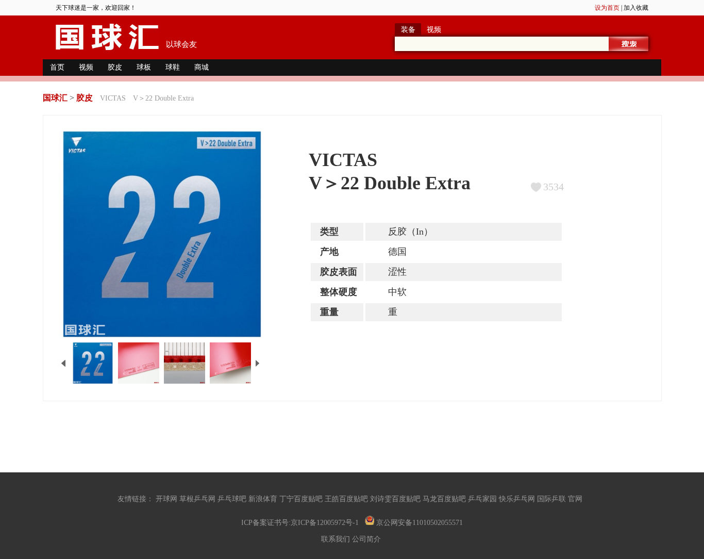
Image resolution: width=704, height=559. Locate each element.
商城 (201, 67)
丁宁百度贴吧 (302, 499)
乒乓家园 (483, 499)
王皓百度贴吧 (347, 499)
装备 (408, 30)
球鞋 (172, 67)
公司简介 (367, 539)
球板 (144, 67)
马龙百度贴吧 (445, 499)
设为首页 (607, 7)
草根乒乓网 (198, 499)
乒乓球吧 (232, 499)
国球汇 (55, 97)
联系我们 (336, 539)
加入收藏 (636, 7)
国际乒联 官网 (561, 499)
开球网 (167, 499)
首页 (57, 67)
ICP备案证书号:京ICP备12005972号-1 (300, 523)
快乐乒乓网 (518, 499)
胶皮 (115, 67)
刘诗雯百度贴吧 (396, 499)
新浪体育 (263, 499)
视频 (434, 30)
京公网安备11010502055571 (418, 523)
